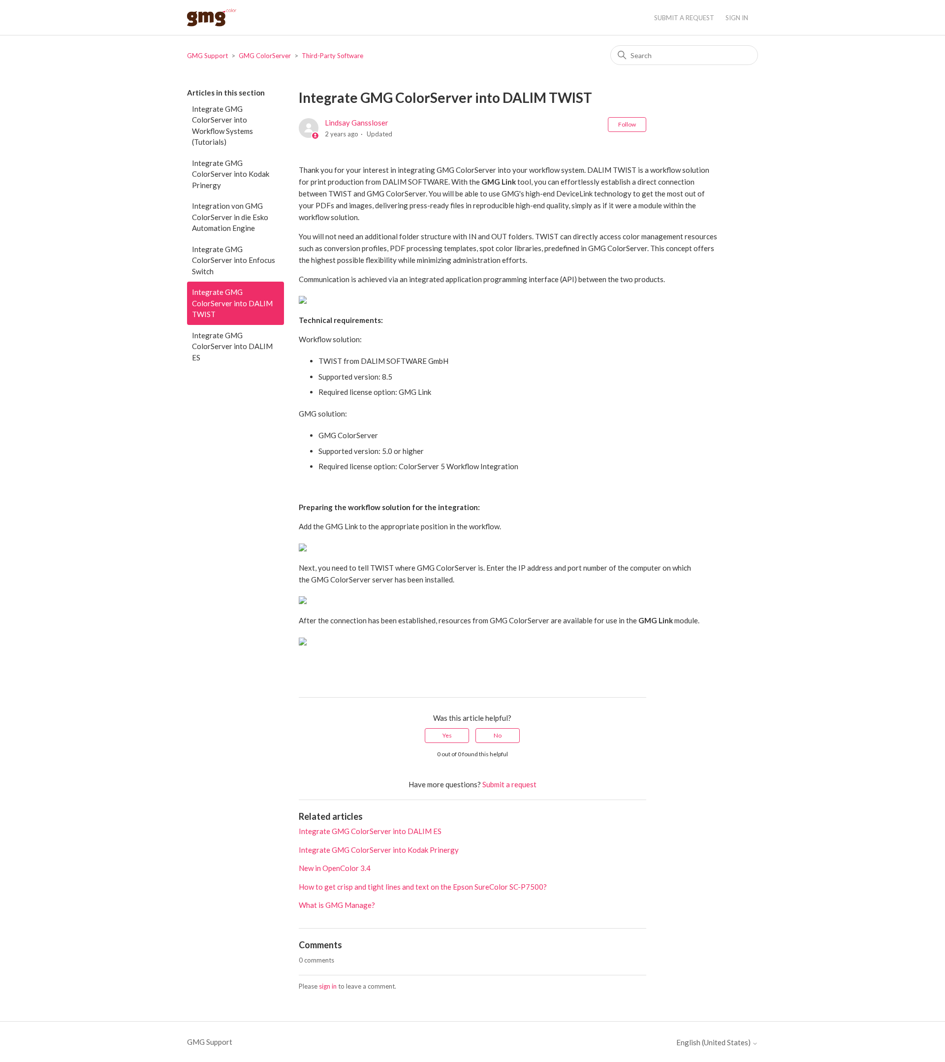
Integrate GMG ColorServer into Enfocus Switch (233, 260)
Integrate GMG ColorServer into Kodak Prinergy (230, 174)
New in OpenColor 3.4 (335, 868)
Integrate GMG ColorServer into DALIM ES (232, 346)
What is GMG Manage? (337, 905)
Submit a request (684, 18)
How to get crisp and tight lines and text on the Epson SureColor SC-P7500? (423, 886)
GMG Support (207, 56)
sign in (328, 986)
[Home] (211, 17)
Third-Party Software (332, 56)
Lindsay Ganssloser (356, 122)
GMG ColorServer (265, 56)
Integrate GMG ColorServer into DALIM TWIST (232, 303)
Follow (627, 124)
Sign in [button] (736, 18)
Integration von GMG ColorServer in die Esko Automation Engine (230, 216)
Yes (447, 735)
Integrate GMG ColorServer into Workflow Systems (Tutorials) (222, 125)
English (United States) (714, 1042)
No (498, 735)
